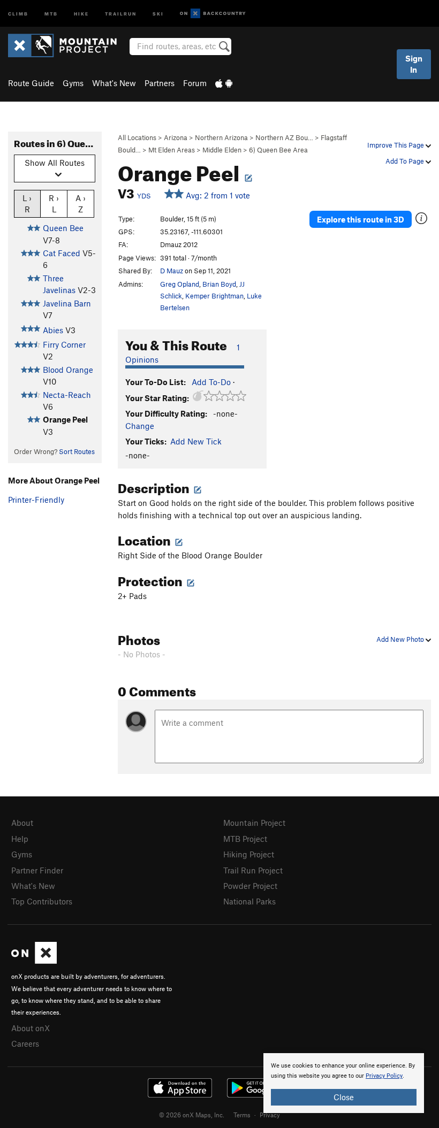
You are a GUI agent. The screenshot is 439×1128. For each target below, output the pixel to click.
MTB (51, 13)
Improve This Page (396, 145)
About (22, 822)
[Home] (67, 45)
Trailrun (121, 13)
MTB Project (245, 838)
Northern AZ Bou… (284, 137)
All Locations (137, 137)
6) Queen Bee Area (278, 149)
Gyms (73, 83)
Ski (158, 13)
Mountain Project (254, 822)
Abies (53, 330)
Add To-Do (211, 382)
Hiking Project (248, 854)
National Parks (249, 901)
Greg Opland (179, 284)
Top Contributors (41, 901)
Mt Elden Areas (171, 149)
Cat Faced (61, 253)
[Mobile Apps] (223, 83)
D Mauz (171, 270)
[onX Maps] (34, 960)
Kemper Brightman (214, 295)
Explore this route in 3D (360, 219)
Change (139, 426)
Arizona (175, 137)
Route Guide (31, 83)
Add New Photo (401, 639)
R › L (54, 203)
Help (19, 838)
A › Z (80, 203)
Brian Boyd (219, 284)
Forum (195, 83)
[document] (344, 1083)
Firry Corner (64, 344)
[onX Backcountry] (213, 14)
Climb (18, 13)
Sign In (413, 63)
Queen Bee (63, 228)
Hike (81, 13)
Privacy (270, 1114)
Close (344, 1097)
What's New (114, 83)
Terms (242, 1114)
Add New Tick (196, 441)
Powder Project (250, 886)
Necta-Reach (67, 395)
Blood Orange (68, 369)
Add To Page (405, 161)
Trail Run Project (253, 870)
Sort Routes (77, 451)
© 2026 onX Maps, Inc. (191, 1114)
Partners (160, 83)
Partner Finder (37, 870)
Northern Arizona (221, 137)
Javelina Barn (67, 303)
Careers (25, 1043)
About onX (30, 1028)
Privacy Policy (384, 1075)
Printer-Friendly (36, 499)
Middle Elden (221, 149)
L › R (27, 203)
